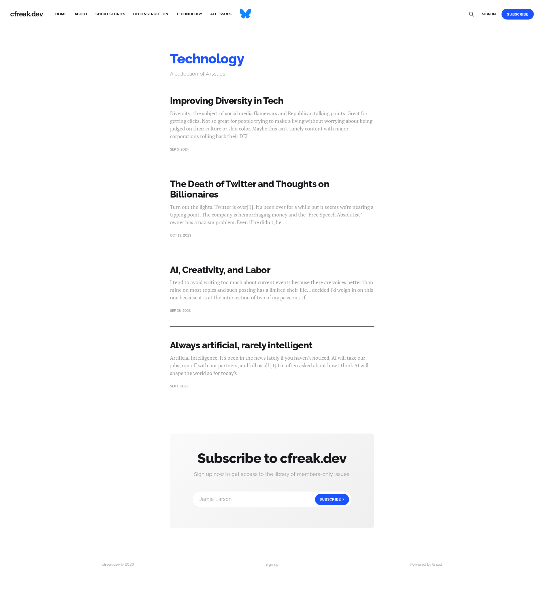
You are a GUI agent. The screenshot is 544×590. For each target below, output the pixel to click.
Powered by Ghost (426, 564)
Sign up (272, 564)
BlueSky (245, 14)
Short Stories (110, 14)
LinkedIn (264, 14)
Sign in (489, 14)
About (81, 14)
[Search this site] (471, 14)
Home (61, 14)
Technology (189, 14)
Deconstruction (150, 14)
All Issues (220, 14)
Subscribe (517, 14)
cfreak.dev (26, 14)
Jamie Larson (270, 499)
